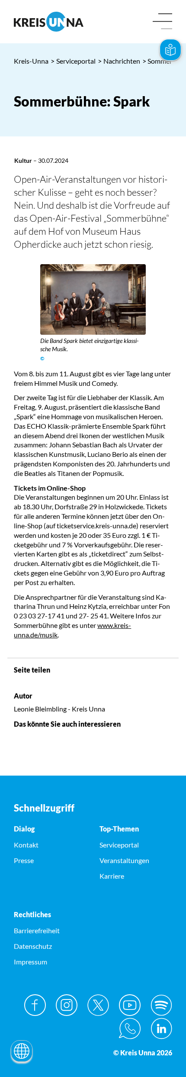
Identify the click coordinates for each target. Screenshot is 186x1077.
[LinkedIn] (161, 1028)
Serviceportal (73, 61)
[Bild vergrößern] (93, 299)
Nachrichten (119, 61)
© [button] (42, 358)
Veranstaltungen (124, 860)
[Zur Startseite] (50, 22)
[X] (98, 1005)
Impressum (30, 961)
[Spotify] (161, 1005)
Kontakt (26, 845)
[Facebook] (35, 1005)
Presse (24, 860)
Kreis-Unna (31, 61)
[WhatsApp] (130, 1028)
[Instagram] (66, 1005)
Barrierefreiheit (37, 930)
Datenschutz (33, 946)
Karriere (111, 876)
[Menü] (162, 22)
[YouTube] (130, 1005)
